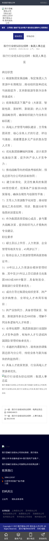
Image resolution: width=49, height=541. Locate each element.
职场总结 (30, 36)
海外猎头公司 (40, 517)
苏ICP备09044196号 (27, 529)
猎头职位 (18, 36)
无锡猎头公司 (38, 514)
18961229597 (9, 477)
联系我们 (43, 3)
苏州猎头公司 (31, 511)
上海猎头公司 (17, 511)
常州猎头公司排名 (24, 517)
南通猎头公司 (24, 514)
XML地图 (41, 529)
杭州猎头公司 (8, 517)
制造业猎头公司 (9, 514)
